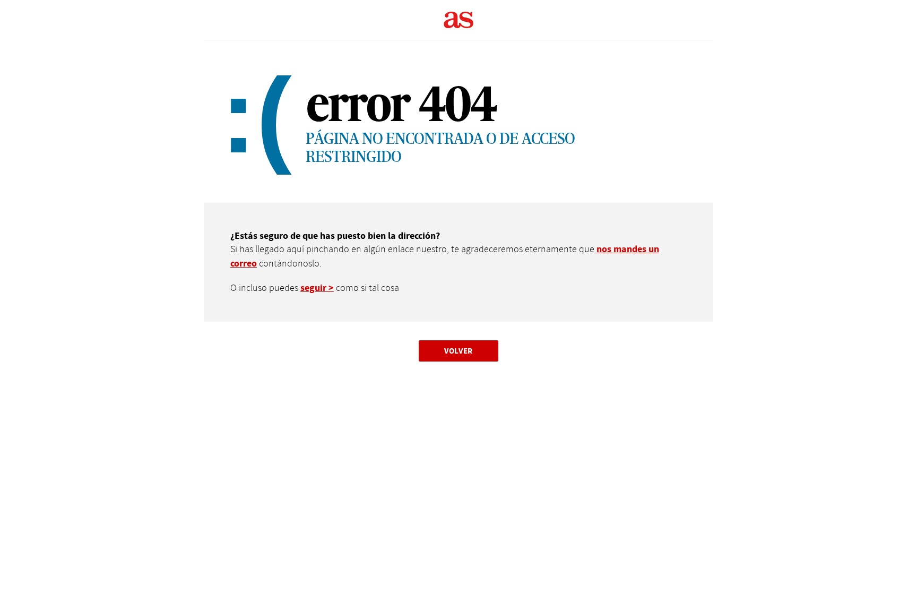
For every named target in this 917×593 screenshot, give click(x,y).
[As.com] (459, 20)
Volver (458, 350)
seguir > (317, 288)
